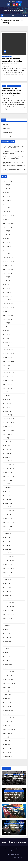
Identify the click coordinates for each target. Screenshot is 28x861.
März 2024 (6, 292)
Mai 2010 (5, 652)
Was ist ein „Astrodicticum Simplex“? (14, 857)
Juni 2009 (5, 695)
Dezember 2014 (7, 557)
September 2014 (7, 568)
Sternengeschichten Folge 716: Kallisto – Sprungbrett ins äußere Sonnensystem (13, 794)
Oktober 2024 (6, 265)
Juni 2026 (5, 188)
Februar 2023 (6, 342)
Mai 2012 (5, 629)
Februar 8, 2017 (8, 95)
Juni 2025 (5, 234)
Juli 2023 (5, 323)
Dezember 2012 (7, 603)
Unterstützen (11, 854)
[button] (23, 15)
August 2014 (6, 572)
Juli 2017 (5, 484)
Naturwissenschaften (7, 56)
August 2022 (6, 365)
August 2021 (6, 388)
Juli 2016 (5, 530)
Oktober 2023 (6, 311)
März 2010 (5, 660)
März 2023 (6, 338)
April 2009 (5, 702)
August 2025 (6, 227)
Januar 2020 (6, 461)
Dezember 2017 (7, 464)
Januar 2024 (6, 300)
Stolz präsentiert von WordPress (9, 848)
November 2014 (7, 560)
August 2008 (6, 733)
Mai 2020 (5, 445)
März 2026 (6, 200)
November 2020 (7, 422)
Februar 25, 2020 (8, 63)
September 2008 (7, 729)
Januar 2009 (6, 714)
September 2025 (7, 223)
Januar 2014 (6, 599)
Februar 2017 (6, 503)
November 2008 (7, 721)
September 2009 (7, 683)
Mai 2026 (5, 192)
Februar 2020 (6, 457)
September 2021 (7, 384)
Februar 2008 (6, 756)
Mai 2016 (5, 537)
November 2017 (7, 468)
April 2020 (5, 449)
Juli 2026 (5, 185)
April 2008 (5, 748)
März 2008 (6, 752)
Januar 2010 (6, 668)
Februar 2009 (6, 710)
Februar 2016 (6, 549)
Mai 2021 (5, 399)
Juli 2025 (5, 231)
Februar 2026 (6, 204)
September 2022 (7, 361)
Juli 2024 (5, 277)
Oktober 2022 (6, 357)
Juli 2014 (5, 576)
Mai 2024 (5, 284)
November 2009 (7, 675)
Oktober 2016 (6, 518)
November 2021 (7, 376)
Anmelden (5, 124)
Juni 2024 (5, 280)
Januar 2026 (6, 208)
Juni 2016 (5, 533)
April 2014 (5, 587)
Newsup (22, 848)
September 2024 (7, 269)
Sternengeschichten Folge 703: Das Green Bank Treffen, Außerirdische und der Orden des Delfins (14, 164)
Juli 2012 (5, 622)
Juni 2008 (5, 741)
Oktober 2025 (6, 219)
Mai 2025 (5, 238)
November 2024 (7, 261)
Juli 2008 (5, 737)
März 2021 (5, 407)
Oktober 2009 (6, 679)
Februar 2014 (6, 595)
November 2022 (7, 353)
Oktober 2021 (6, 380)
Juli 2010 (5, 649)
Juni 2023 (5, 326)
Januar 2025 (6, 254)
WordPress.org (7, 136)
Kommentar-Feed (7, 132)
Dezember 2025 (7, 211)
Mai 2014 (5, 583)
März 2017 (5, 499)
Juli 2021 (5, 392)
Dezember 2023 (7, 303)
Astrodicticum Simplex (14, 10)
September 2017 (7, 476)
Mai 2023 (5, 330)
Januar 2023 (6, 346)
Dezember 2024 (7, 257)
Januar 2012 (6, 645)
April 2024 (5, 288)
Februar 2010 (6, 664)
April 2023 (5, 334)
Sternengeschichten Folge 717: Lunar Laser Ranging (13, 777)
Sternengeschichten (19, 774)
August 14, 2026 (9, 797)
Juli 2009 (5, 691)
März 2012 (5, 637)
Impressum (17, 854)
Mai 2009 (5, 698)
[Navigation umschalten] (13, 16)
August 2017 (6, 480)
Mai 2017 (5, 491)
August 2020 (6, 434)
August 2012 (6, 618)
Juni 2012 (5, 626)
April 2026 (5, 196)
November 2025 (7, 215)
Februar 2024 (6, 296)
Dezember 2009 (7, 672)
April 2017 (5, 495)
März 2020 (6, 453)
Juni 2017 (5, 487)
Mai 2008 (5, 744)
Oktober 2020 (6, 426)
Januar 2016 (6, 553)
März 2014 (5, 591)
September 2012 (7, 614)
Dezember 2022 (7, 349)
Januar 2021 (6, 415)
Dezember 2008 (7, 718)
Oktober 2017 (6, 472)
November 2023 (7, 307)
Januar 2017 (6, 507)
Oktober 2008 (6, 725)
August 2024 (6, 273)
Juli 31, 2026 (8, 830)
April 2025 (5, 242)
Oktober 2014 (6, 564)
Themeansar (14, 850)
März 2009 (6, 706)
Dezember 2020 (7, 418)
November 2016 (7, 514)
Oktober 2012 (6, 610)
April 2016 (5, 541)
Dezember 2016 (7, 510)
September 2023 (7, 315)
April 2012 (5, 633)
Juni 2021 (5, 395)
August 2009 (6, 687)
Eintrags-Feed (6, 128)
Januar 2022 (6, 369)
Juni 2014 (5, 580)
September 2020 (7, 430)
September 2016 (7, 522)
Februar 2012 (6, 641)
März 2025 (6, 246)
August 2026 (6, 181)
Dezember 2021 (7, 372)
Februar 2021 (6, 411)
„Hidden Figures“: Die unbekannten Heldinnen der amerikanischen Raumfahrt (11, 91)
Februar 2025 (6, 250)
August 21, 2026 (9, 780)
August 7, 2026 (9, 813)
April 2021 (5, 403)
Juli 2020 (5, 438)
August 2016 (6, 526)
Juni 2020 (5, 441)
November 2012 (7, 606)
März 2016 (5, 545)
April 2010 (5, 656)
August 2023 (6, 319)
